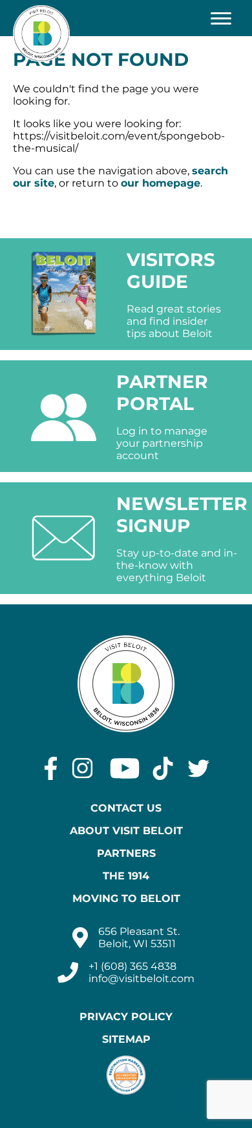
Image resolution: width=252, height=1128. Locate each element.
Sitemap (126, 1039)
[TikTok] (163, 768)
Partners (126, 853)
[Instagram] (82, 768)
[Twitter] (198, 768)
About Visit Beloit (126, 831)
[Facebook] (51, 768)
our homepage (160, 183)
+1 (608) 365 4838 (132, 966)
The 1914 (126, 876)
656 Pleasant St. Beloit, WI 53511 (139, 937)
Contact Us (126, 808)
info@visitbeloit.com (141, 978)
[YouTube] (124, 768)
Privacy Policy (126, 1016)
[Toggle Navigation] (220, 18)
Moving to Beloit (126, 898)
